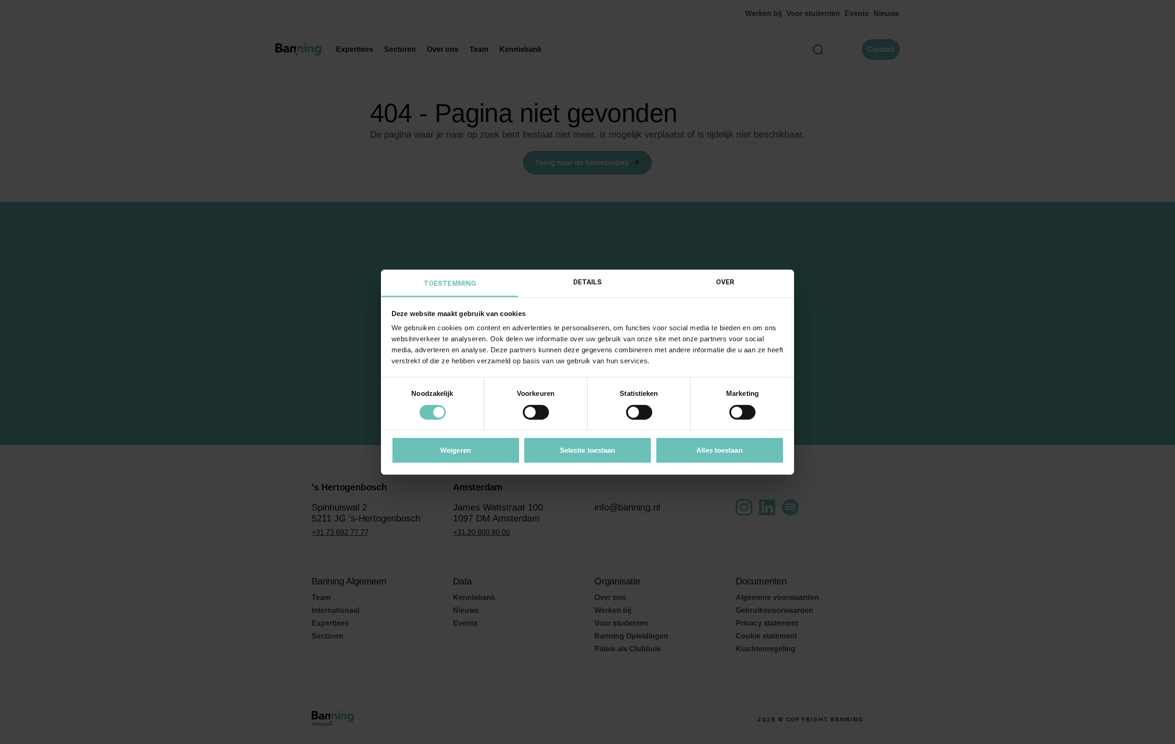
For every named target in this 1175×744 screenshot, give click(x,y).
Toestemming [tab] (450, 283)
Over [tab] (725, 282)
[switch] (536, 412)
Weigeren (455, 450)
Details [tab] (587, 282)
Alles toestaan (719, 450)
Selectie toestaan (587, 450)
